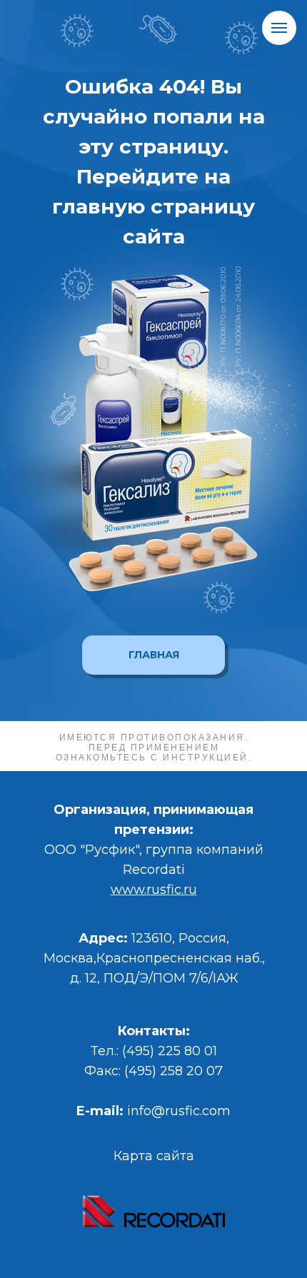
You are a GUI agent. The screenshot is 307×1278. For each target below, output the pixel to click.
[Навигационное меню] (279, 28)
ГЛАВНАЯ (154, 654)
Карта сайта (154, 1156)
